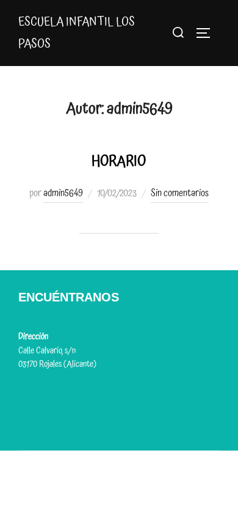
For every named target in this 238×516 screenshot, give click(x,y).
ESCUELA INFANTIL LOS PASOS (76, 33)
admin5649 (63, 193)
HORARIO (119, 161)
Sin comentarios (180, 193)
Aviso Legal (36, 392)
